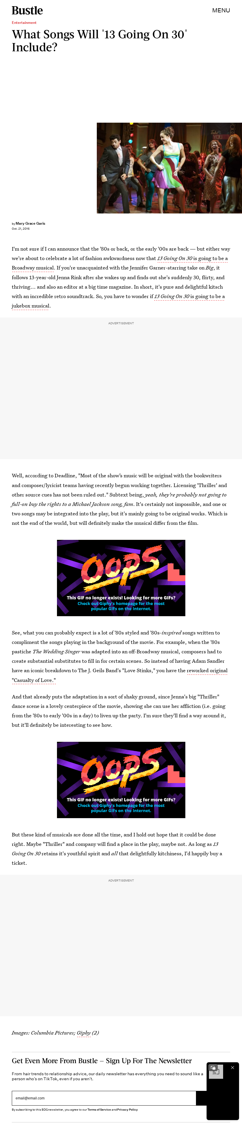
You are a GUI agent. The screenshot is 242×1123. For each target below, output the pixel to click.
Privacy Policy (127, 1110)
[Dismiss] (232, 1067)
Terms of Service (99, 1110)
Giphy (84, 1032)
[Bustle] (27, 10)
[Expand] (213, 1067)
